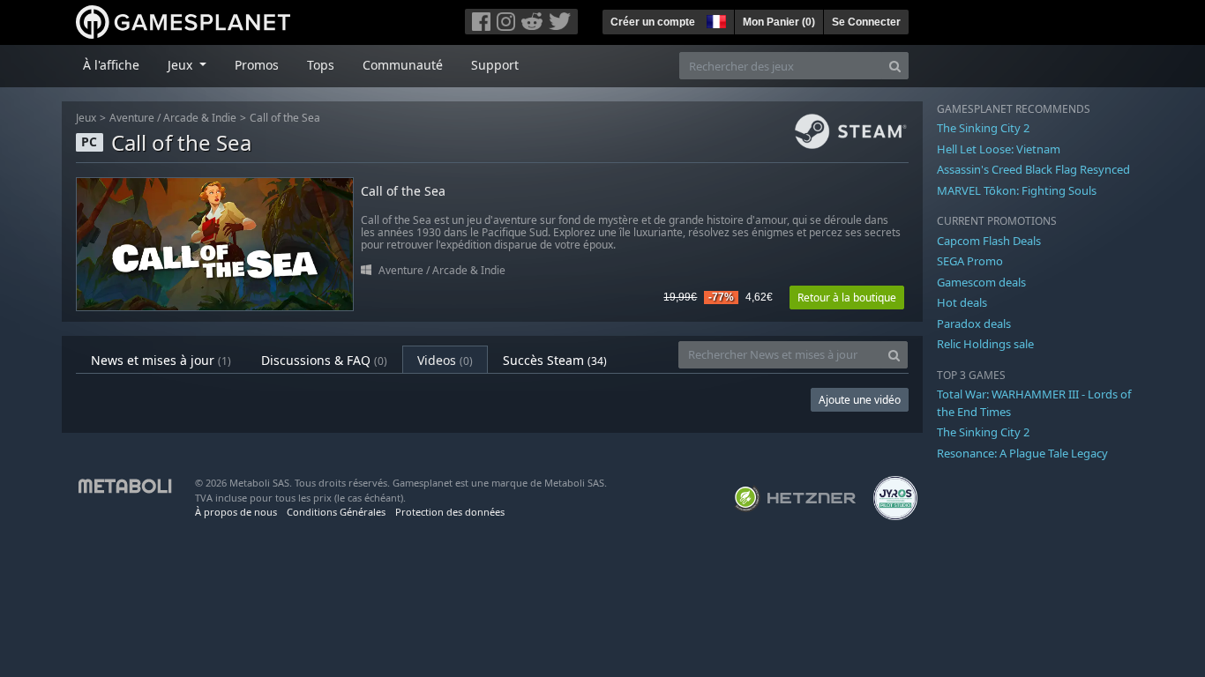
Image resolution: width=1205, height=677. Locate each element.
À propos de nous (236, 511)
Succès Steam (555, 360)
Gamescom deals (981, 282)
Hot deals (962, 302)
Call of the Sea (285, 117)
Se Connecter (866, 22)
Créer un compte (652, 22)
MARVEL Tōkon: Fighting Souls (1016, 190)
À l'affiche (111, 64)
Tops (320, 64)
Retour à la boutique (846, 297)
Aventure (131, 117)
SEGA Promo (970, 261)
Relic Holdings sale (985, 344)
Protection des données (450, 511)
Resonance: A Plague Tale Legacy (1022, 453)
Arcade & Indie (199, 117)
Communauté (403, 64)
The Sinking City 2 (983, 128)
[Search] (895, 65)
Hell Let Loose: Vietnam (998, 149)
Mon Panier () (779, 22)
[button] (714, 19)
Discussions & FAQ (324, 360)
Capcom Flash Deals (989, 241)
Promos (257, 64)
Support (495, 64)
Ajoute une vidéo (860, 399)
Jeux (86, 117)
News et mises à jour (161, 360)
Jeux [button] (182, 64)
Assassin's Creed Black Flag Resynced (1033, 169)
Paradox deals (974, 323)
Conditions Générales (336, 511)
